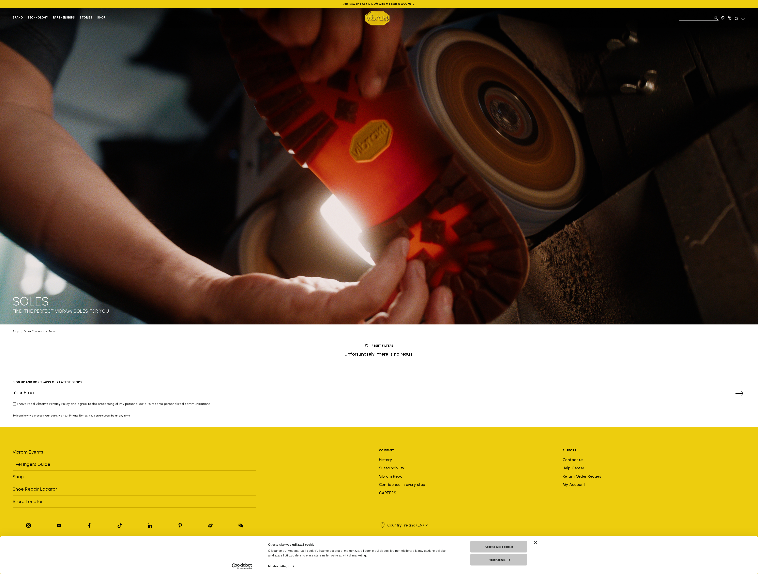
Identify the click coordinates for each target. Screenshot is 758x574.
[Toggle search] (716, 18)
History (385, 459)
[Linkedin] (150, 524)
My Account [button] (574, 484)
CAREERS (387, 492)
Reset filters (382, 346)
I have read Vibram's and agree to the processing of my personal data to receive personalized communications (113, 404)
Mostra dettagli (278, 566)
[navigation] (59, 18)
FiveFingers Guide (32, 464)
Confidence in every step (402, 484)
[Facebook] (89, 524)
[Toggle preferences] (743, 18)
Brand (18, 17)
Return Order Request (583, 476)
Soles (52, 331)
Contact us (573, 459)
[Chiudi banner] (535, 542)
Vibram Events (28, 452)
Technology (37, 17)
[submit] (739, 393)
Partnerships (64, 17)
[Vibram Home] (377, 18)
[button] (403, 525)
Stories (86, 17)
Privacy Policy (59, 404)
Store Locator (28, 501)
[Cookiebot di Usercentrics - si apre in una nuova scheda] (242, 566)
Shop (101, 17)
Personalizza (496, 559)
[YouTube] (59, 524)
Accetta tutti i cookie (499, 546)
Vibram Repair (392, 476)
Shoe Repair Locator (35, 489)
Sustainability (391, 468)
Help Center (573, 468)
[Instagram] (28, 524)
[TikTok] (119, 524)
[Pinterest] (180, 524)
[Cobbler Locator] (729, 18)
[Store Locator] (722, 18)
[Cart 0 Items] (736, 18)
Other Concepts (34, 331)
